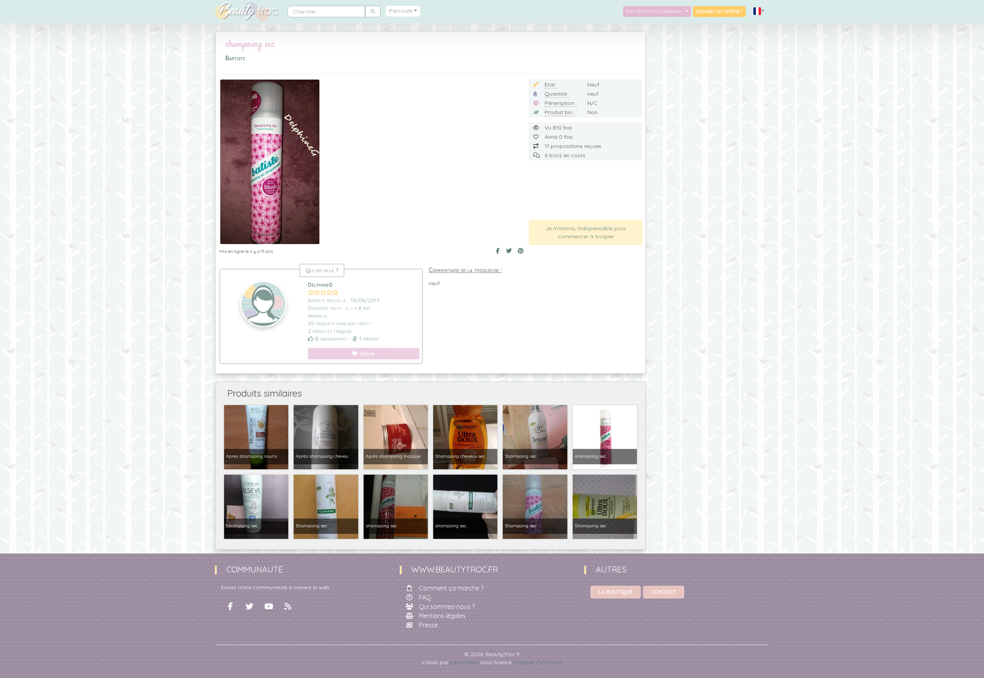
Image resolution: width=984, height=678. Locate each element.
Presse (428, 625)
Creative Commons (537, 662)
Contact (663, 591)
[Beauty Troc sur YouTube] (268, 606)
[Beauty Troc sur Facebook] (230, 606)
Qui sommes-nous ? (447, 606)
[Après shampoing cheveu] (326, 436)
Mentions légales (442, 616)
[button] (759, 11)
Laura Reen (464, 662)
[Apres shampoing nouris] (256, 436)
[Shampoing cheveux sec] (465, 436)
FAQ (425, 597)
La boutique (615, 591)
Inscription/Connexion (654, 11)
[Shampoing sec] (535, 436)
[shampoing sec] (605, 436)
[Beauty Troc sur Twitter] (249, 606)
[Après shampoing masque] (395, 436)
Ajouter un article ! (719, 11)
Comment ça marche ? (451, 588)
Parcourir (400, 10)
